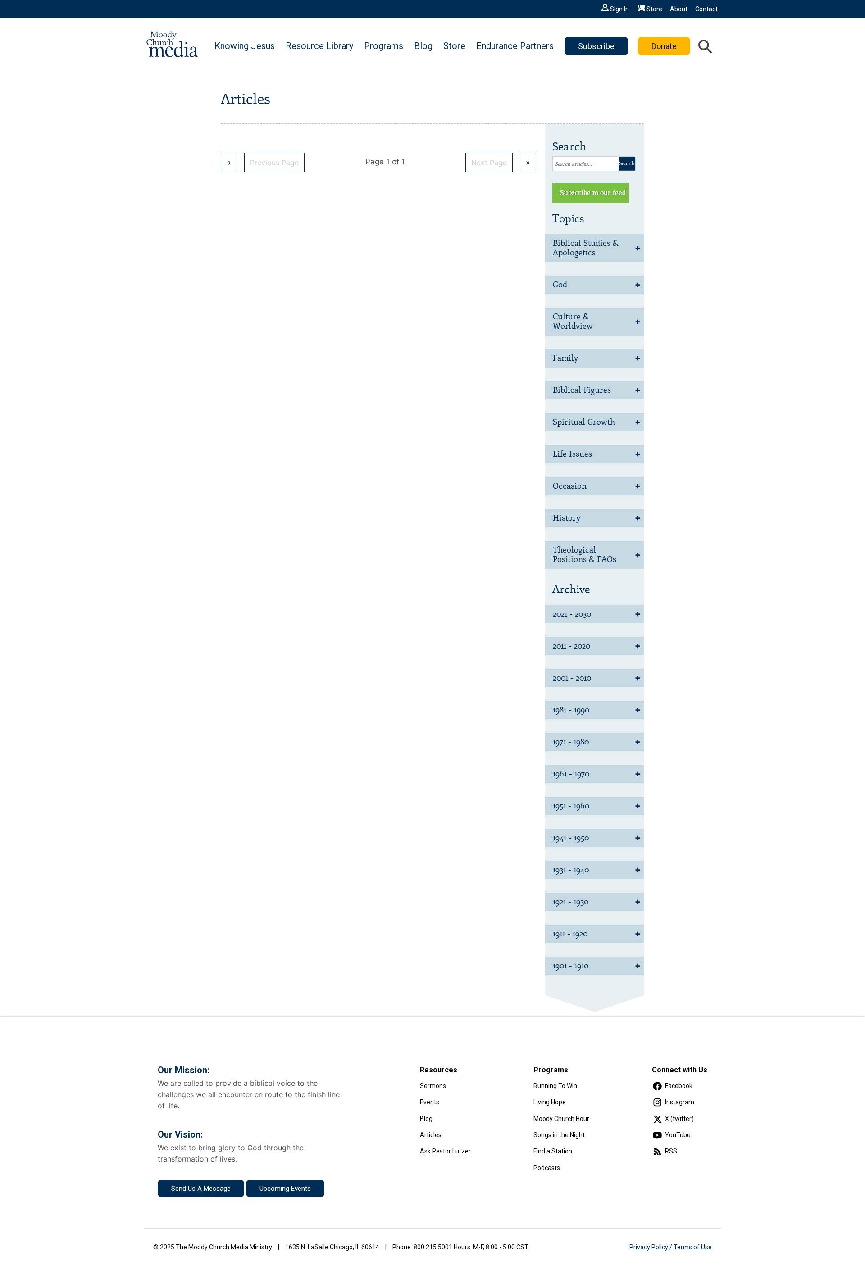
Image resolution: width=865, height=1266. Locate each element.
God (560, 285)
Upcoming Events (285, 1188)
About (678, 9)
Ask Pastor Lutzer (445, 1151)
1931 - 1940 (571, 870)
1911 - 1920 (570, 934)
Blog (423, 46)
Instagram (679, 1102)
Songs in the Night (559, 1135)
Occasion (570, 486)
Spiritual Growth (584, 422)
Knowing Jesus (244, 46)
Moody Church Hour (561, 1118)
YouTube (678, 1135)
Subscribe (596, 46)
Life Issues (572, 454)
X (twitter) (679, 1118)
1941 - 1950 (571, 838)
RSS (671, 1151)
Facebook (678, 1085)
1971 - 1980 (571, 742)
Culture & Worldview (573, 321)
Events (429, 1102)
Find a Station (552, 1151)
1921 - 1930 (570, 902)
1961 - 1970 (571, 774)
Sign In (619, 9)
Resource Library (319, 46)
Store (654, 9)
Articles (431, 1135)
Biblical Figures (582, 390)
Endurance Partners (515, 46)
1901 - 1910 (570, 966)
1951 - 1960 (571, 806)
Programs (383, 46)
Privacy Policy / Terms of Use (670, 1247)
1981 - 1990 (571, 710)
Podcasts (546, 1167)
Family (565, 358)
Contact (706, 9)
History (566, 518)
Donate (664, 46)
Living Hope (549, 1102)
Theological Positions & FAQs (584, 554)
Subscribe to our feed (593, 193)
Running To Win (555, 1085)
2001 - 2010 (572, 678)
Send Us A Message (201, 1188)
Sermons (433, 1085)
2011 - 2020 (571, 646)
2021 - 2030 (572, 614)
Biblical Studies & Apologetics (586, 248)
